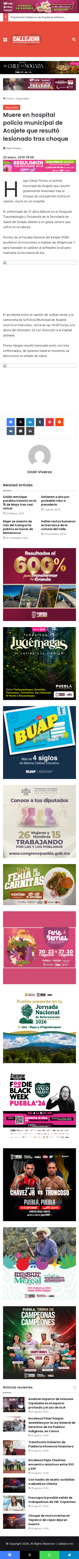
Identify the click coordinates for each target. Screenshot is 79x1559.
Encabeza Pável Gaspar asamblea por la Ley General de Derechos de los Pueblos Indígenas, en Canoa (51, 1424)
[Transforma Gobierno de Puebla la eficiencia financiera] (14, 1447)
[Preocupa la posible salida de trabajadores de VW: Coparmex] (14, 1503)
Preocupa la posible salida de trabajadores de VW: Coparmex (52, 1500)
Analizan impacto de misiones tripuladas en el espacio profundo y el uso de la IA (50, 1403)
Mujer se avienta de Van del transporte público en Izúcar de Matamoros (18, 527)
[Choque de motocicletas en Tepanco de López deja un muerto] (14, 1521)
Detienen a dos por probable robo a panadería (55, 501)
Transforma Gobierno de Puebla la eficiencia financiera (51, 1444)
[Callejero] (26, 39)
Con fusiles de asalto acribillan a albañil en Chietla (51, 1482)
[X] (20, 422)
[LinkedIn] (30, 422)
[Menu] (5, 40)
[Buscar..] (74, 40)
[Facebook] (11, 422)
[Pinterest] (50, 422)
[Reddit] (59, 422)
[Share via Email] (20, 431)
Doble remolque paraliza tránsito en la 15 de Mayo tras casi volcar (19, 502)
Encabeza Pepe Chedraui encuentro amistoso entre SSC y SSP (51, 1464)
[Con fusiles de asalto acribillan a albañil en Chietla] (14, 1485)
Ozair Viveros (13, 148)
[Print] (30, 431)
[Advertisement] (56, 36)
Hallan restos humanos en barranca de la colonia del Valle (58, 525)
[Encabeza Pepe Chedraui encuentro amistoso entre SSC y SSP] (14, 1465)
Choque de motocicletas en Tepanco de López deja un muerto (49, 1520)
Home (9, 98)
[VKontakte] (11, 431)
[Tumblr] (40, 422)
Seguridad (22, 98)
